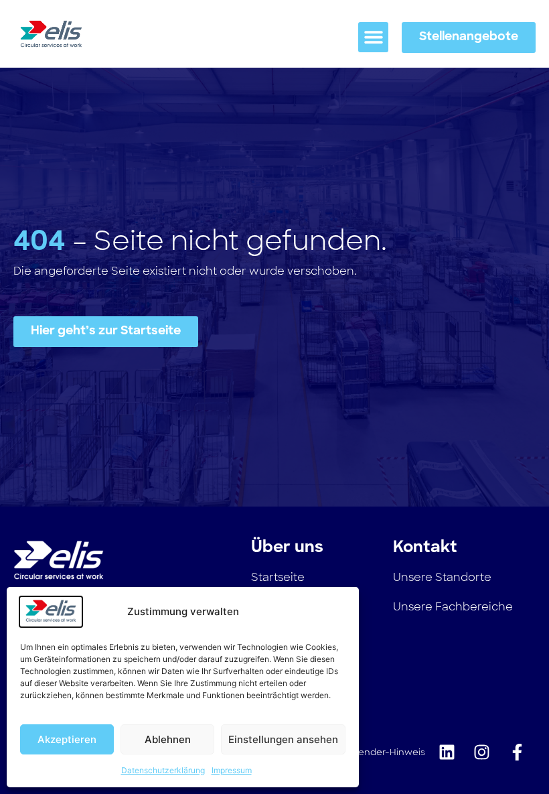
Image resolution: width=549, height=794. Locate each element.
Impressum (232, 770)
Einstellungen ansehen (283, 739)
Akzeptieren (66, 739)
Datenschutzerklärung (163, 770)
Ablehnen (168, 739)
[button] (373, 37)
